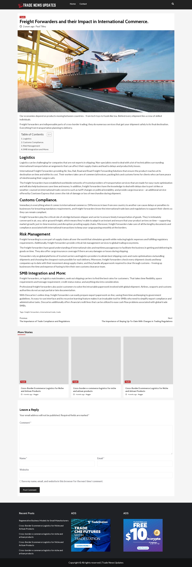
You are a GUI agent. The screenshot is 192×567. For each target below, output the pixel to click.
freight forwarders (31, 312)
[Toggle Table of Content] (48, 134)
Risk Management (31, 145)
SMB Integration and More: (36, 149)
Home (73, 4)
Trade (22, 17)
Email (100, 458)
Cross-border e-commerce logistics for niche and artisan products (41, 535)
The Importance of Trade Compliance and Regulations (45, 320)
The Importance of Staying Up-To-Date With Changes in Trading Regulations (137, 320)
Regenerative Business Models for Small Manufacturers (44, 520)
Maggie (35, 394)
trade (58, 312)
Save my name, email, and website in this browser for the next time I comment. (62, 481)
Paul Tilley (41, 26)
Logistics (27, 138)
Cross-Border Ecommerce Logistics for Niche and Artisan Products (41, 527)
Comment (25, 422)
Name (23, 458)
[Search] (172, 3)
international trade (48, 312)
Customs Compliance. (33, 142)
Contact (83, 4)
